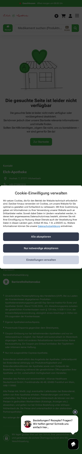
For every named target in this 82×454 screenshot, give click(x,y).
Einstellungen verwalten (41, 259)
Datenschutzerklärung (49, 226)
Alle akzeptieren (41, 236)
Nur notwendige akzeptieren (41, 248)
